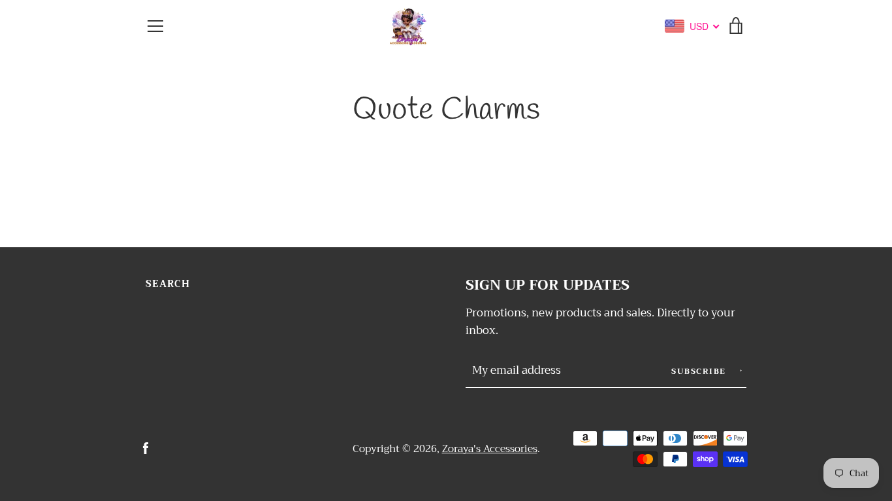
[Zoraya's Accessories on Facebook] (145, 448)
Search (168, 284)
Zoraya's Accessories (489, 448)
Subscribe (700, 371)
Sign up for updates (547, 285)
